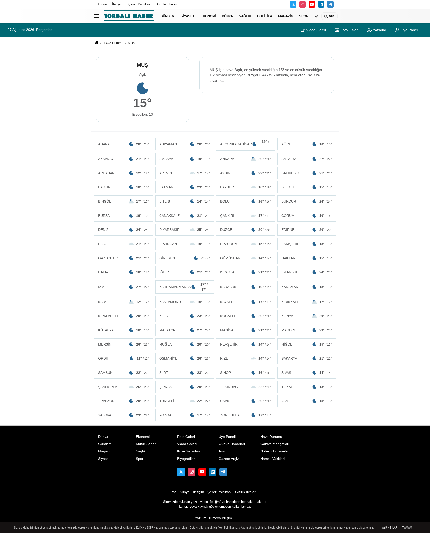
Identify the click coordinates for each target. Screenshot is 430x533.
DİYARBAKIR (184, 230)
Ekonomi (208, 16)
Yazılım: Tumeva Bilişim (213, 518)
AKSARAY (123, 159)
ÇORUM (306, 216)
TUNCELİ (184, 401)
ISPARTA (245, 272)
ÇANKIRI (245, 216)
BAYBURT (245, 187)
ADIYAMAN (184, 144)
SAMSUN (123, 373)
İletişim (117, 4)
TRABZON (123, 401)
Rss (173, 492)
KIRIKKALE (306, 302)
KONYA (306, 316)
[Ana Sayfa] (96, 43)
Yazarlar (379, 30)
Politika (264, 16)
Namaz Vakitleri (272, 459)
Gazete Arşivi (229, 459)
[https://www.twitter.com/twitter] (293, 4)
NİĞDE (306, 344)
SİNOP (245, 373)
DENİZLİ (123, 230)
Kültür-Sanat (146, 444)
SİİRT (184, 373)
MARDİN (306, 330)
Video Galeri (315, 30)
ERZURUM (245, 244)
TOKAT (306, 387)
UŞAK (245, 401)
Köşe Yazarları (188, 451)
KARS (123, 302)
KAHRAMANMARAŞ (183, 286)
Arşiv (222, 451)
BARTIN (123, 187)
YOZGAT (184, 415)
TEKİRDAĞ (245, 387)
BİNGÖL (123, 201)
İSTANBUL (306, 272)
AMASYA (184, 159)
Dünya (227, 16)
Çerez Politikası (139, 4)
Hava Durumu (113, 43)
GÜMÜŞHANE (245, 258)
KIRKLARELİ (123, 316)
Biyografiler (186, 459)
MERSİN (123, 344)
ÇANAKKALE (184, 216)
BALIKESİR (306, 173)
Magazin (285, 16)
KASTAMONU (184, 302)
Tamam (407, 527)
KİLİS (184, 316)
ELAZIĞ (123, 244)
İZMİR (123, 287)
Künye (102, 4)
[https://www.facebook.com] (312, 4)
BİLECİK (306, 187)
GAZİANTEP (123, 258)
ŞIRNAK (184, 387)
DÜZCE (245, 230)
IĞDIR (184, 272)
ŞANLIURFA (123, 387)
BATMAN (184, 187)
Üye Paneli (409, 30)
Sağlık (245, 16)
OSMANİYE (184, 358)
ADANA (123, 144)
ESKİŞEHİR (306, 244)
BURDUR (306, 201)
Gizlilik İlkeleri (167, 4)
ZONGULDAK (245, 415)
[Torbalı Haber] (129, 16)
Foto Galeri (348, 30)
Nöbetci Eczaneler (274, 451)
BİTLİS (184, 201)
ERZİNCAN (184, 244)
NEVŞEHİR (245, 344)
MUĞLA (184, 344)
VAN (306, 401)
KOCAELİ (245, 316)
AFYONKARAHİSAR (244, 144)
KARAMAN (306, 287)
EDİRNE (306, 230)
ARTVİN (184, 173)
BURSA (123, 216)
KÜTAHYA (123, 330)
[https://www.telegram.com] (330, 4)
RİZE (245, 358)
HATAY (123, 272)
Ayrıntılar (389, 527)
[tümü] (316, 16)
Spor (303, 16)
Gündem (168, 16)
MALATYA (184, 330)
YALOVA (123, 415)
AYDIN (245, 173)
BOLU (245, 201)
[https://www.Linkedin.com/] (321, 4)
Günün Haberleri (232, 444)
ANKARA (245, 159)
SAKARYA (306, 358)
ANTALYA (306, 159)
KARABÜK (245, 287)
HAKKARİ (306, 258)
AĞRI (306, 144)
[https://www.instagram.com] (302, 4)
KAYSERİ (245, 302)
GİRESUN (184, 258)
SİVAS (306, 373)
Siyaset (188, 16)
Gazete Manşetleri (274, 444)
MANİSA (245, 330)
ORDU (123, 358)
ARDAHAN (123, 173)
